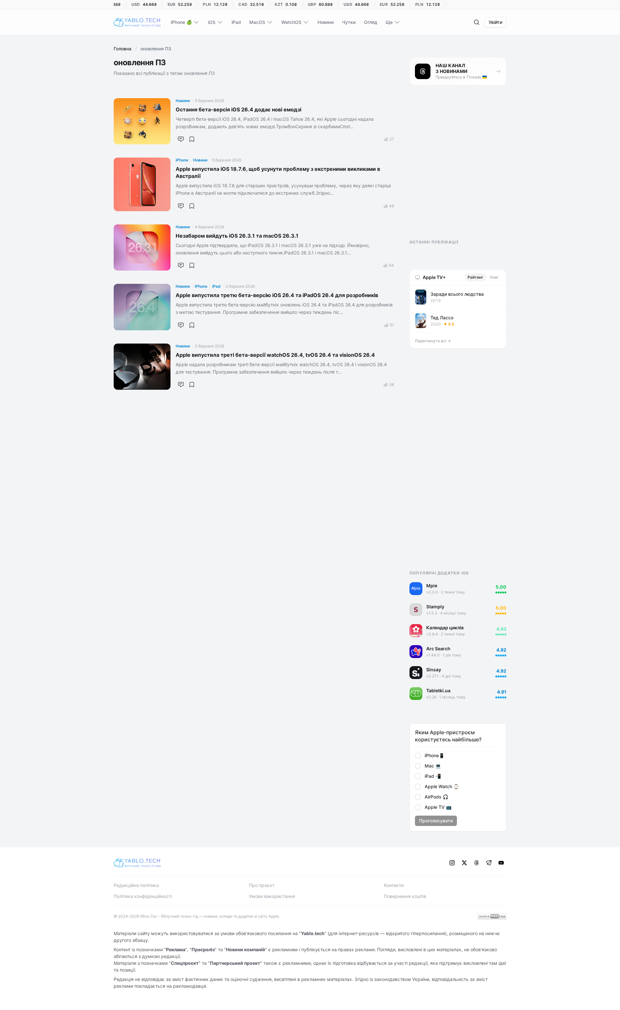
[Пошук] (476, 22)
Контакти (394, 885)
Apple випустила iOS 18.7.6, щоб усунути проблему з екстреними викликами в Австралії (278, 172)
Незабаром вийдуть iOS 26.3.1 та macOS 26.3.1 (237, 235)
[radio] (418, 755)
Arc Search (438, 648)
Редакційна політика (136, 885)
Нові (494, 277)
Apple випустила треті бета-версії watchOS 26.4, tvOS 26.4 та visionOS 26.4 (275, 355)
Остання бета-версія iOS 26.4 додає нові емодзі (238, 109)
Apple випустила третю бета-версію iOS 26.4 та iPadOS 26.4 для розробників (277, 295)
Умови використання (272, 896)
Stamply (435, 606)
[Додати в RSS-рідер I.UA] (492, 916)
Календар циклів (445, 627)
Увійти (495, 22)
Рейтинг (475, 277)
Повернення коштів (405, 896)
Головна (122, 48)
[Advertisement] (457, 167)
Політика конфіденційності (143, 896)
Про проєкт (261, 885)
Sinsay (433, 669)
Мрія (431, 585)
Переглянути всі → (433, 340)
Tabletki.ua (438, 690)
